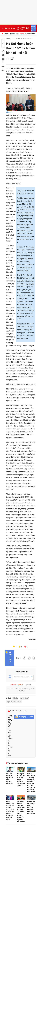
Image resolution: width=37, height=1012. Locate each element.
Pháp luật (32, 33)
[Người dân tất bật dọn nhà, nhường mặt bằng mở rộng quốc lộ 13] (31, 797)
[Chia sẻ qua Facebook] (24, 658)
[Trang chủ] (2, 33)
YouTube (12, 28)
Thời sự (22, 33)
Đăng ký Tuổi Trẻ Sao (33, 28)
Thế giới (26, 33)
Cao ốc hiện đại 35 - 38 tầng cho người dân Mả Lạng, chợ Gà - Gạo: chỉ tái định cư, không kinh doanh (31, 782)
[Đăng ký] (24, 717)
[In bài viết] (3, 70)
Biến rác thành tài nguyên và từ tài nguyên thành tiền (9, 778)
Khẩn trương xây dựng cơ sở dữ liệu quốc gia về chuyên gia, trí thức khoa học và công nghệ (10, 810)
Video (17, 33)
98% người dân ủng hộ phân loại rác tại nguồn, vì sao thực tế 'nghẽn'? (21, 779)
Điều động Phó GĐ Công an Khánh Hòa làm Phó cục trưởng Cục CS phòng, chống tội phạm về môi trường (21, 811)
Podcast (6, 28)
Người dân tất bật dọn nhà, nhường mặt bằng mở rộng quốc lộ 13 (31, 807)
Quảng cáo (23, 28)
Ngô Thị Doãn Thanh (14, 702)
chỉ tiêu (15, 698)
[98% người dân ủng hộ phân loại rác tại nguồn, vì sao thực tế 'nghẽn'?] (21, 769)
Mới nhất (6, 33)
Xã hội (15, 39)
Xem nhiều (12, 33)
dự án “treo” (24, 698)
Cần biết (18, 28)
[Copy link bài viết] (29, 658)
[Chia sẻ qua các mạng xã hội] (33, 658)
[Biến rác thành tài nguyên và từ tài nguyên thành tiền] (10, 769)
